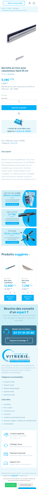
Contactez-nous (9, 411)
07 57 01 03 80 (24, 332)
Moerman (11, 74)
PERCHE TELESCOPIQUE (11, 388)
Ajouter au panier (19, 107)
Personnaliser (25, 485)
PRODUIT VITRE (9, 385)
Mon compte (8, 408)
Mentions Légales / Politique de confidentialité (20, 421)
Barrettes (14, 143)
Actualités (7, 404)
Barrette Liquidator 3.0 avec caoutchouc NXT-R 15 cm (9, 281)
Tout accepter (10, 485)
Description (6, 151)
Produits (9, 8)
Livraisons (7, 414)
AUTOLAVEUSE (8, 424)
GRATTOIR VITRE (9, 395)
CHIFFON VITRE (9, 392)
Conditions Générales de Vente (14, 417)
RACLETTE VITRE (9, 382)
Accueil (3, 8)
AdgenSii (14, 476)
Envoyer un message (18, 340)
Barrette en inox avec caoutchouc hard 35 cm (15, 10)
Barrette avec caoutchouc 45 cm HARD (27, 281)
